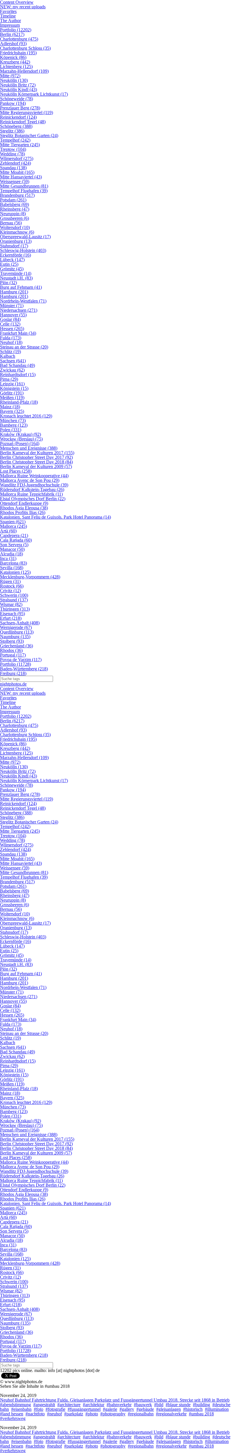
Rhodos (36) (11, 650)
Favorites (8, 11)
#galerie (110, 1409)
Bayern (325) (12, 411)
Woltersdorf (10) (15, 227)
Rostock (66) (11, 586)
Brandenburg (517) (17, 195)
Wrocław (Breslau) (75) (21, 438)
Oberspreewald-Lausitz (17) (25, 236)
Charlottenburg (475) (19, 38)
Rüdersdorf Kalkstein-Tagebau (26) (32, 489)
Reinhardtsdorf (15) (18, 374)
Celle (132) (10, 324)
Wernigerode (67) (16, 627)
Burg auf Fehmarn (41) (21, 287)
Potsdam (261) (13, 199)
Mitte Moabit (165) (17, 172)
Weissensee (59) (14, 181)
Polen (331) (10, 429)
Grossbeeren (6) (14, 218)
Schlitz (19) (10, 351)
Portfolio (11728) (15, 664)
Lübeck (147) (12, 259)
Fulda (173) (10, 337)
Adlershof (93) (13, 43)
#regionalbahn (141, 1413)
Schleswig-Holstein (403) (23, 250)
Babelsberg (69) (14, 204)
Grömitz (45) (11, 268)
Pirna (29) (9, 379)
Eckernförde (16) (15, 255)
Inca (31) (8, 558)
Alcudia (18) (11, 553)
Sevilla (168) (11, 567)
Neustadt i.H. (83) (16, 278)
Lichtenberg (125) (16, 66)
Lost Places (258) (16, 471)
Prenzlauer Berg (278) (20, 107)
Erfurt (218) (10, 618)
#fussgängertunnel (84, 1409)
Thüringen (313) (15, 609)
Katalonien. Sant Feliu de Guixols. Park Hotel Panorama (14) (55, 517)
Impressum (10, 25)
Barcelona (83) (13, 563)
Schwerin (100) (14, 595)
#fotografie (55, 1409)
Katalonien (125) (15, 572)
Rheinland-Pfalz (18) (19, 402)
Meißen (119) (12, 397)
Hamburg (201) (14, 291)
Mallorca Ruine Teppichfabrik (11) (31, 494)
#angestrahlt (44, 1404)
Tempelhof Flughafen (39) (24, 190)
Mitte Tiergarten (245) (20, 144)
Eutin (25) (9, 264)
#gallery (127, 1409)
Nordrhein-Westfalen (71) (23, 301)
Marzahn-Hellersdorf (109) (24, 71)
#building (201, 1404)
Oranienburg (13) (16, 241)
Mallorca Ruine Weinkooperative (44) (34, 475)
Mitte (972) (10, 75)
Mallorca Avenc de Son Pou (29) (29, 480)
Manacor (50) (12, 549)
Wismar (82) (11, 604)
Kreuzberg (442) (15, 61)
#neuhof (54, 1413)
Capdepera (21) (14, 535)
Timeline (8, 16)
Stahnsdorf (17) (14, 245)
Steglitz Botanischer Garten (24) (29, 135)
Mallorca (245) (13, 526)
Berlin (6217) (12, 34)
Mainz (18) (10, 406)
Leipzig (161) (12, 383)
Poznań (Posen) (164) (19, 443)
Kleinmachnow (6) (17, 232)
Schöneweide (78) (16, 98)
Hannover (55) (13, 314)
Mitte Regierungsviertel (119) (26, 112)
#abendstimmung (15, 1404)
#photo (91, 1413)
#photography (113, 1413)
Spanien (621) (13, 521)
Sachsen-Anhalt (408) (20, 622)
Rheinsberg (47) (14, 209)
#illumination (217, 1409)
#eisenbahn (21, 1409)
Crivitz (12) (10, 590)
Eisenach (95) (12, 613)
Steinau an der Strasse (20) (24, 347)
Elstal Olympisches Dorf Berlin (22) (32, 498)
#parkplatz (73, 1413)
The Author (10, 20)
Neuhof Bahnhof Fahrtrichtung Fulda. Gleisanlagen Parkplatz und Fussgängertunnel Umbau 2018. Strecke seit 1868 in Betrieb (115, 1400)
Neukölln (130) (14, 80)
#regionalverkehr (171, 1413)
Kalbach (7, 356)
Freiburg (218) (13, 673)
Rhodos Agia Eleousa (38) (24, 507)
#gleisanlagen (168, 1409)
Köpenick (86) (13, 57)
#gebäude (145, 1409)
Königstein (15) (14, 388)
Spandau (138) (13, 167)
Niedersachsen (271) (18, 310)
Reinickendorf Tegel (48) (23, 121)
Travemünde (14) (15, 273)
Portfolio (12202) (15, 29)
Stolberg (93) (12, 641)
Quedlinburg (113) (17, 632)
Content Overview (17, 688)
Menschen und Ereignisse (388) (28, 448)
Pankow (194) (13, 103)
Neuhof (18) (11, 342)
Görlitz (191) (11, 392)
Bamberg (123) (14, 425)
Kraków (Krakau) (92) (20, 434)
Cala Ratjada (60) (16, 540)
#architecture (69, 1404)
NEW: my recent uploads (23, 6)
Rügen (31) (10, 581)
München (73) (13, 420)
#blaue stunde (178, 1404)
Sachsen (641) (13, 360)
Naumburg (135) (15, 636)
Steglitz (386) (12, 130)
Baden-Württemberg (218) (24, 668)
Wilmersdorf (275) (16, 158)
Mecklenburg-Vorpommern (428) (30, 576)
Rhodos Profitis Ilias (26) (22, 512)
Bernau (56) (11, 222)
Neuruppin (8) (13, 213)
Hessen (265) (12, 328)
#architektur (93, 1404)
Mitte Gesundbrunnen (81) (24, 186)
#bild (158, 1404)
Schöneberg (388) (16, 126)
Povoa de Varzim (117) (21, 659)
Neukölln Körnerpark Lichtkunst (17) (34, 94)
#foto (38, 1409)
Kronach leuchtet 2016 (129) (26, 415)
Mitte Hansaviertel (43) (21, 176)
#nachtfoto (35, 1413)
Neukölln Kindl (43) (18, 89)
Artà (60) (8, 530)
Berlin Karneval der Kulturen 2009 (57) (36, 466)
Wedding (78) (12, 153)
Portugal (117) (13, 655)
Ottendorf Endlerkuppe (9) (24, 503)
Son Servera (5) (14, 544)
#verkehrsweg (13, 1418)
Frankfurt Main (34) (18, 333)
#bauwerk (143, 1404)
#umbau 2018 (201, 1413)
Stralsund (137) (14, 599)
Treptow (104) (13, 149)
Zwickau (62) (12, 369)
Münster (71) (11, 305)
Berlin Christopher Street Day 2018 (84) (36, 461)
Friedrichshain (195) (18, 52)
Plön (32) (8, 282)
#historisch (193, 1409)
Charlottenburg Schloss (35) (25, 48)
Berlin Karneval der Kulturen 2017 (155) (37, 452)
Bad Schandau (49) (17, 365)
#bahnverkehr (119, 1404)
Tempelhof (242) (15, 140)
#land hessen (11, 1413)
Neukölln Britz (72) (18, 84)
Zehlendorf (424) (15, 163)
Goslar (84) (10, 319)
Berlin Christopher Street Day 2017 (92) (36, 457)
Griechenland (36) (16, 645)
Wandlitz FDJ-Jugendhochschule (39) (34, 484)
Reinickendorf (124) (18, 117)
